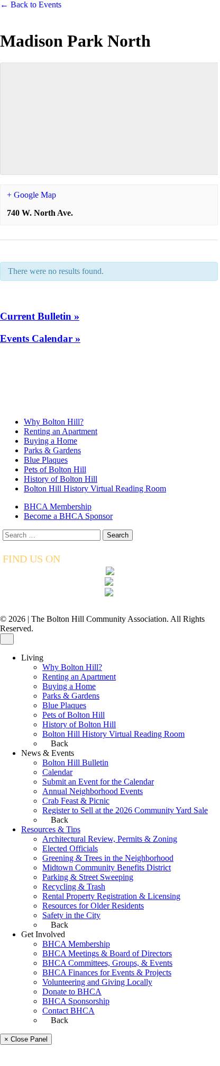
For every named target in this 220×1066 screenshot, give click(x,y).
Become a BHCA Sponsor (68, 516)
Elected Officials (70, 848)
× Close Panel (26, 1039)
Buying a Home (50, 440)
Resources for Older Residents (93, 905)
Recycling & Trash (73, 886)
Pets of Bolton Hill (55, 469)
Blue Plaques (46, 459)
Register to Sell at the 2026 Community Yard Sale (125, 810)
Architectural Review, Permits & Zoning (109, 838)
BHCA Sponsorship (75, 1001)
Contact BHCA (68, 1010)
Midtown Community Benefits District (106, 867)
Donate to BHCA (72, 991)
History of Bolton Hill (60, 478)
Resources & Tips (50, 829)
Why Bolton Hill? (54, 421)
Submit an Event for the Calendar (98, 781)
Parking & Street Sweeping (87, 877)
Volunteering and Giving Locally (97, 981)
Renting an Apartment (60, 431)
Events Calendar (40, 338)
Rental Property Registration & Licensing (111, 896)
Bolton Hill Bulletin (75, 762)
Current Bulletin (39, 316)
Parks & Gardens (52, 450)
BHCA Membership (57, 506)
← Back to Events (30, 4)
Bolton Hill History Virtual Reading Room (95, 488)
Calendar (57, 772)
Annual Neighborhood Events (92, 791)
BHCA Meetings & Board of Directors (107, 953)
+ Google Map (31, 194)
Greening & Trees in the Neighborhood (107, 857)
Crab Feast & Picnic (75, 800)
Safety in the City (71, 915)
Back (58, 743)
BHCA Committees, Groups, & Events (107, 962)
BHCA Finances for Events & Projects (106, 972)
